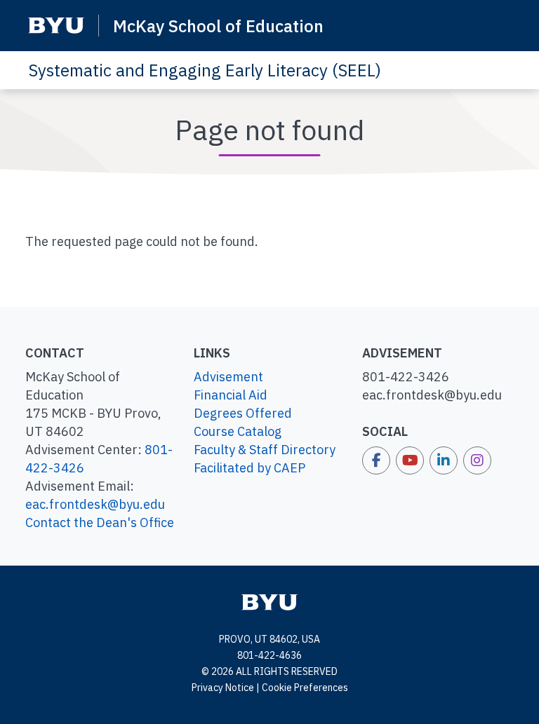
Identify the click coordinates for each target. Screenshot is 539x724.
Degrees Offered (243, 413)
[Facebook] (376, 460)
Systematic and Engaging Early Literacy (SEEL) (204, 70)
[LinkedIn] (444, 460)
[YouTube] (410, 460)
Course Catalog (237, 431)
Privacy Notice (223, 687)
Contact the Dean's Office (99, 522)
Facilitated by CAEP (249, 468)
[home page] (269, 601)
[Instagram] (477, 460)
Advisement (228, 377)
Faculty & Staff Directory (264, 450)
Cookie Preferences (305, 687)
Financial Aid (230, 395)
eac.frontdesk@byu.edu (95, 504)
